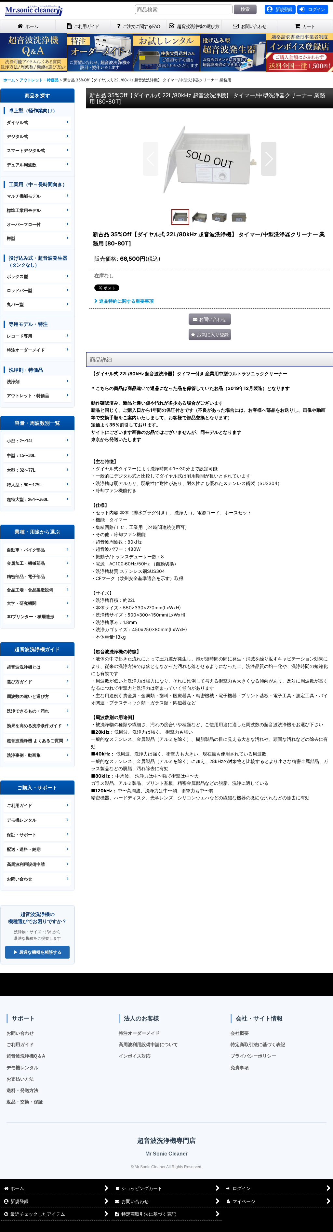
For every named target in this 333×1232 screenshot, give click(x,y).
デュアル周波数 (21, 164)
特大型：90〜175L (24, 484)
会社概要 (240, 1033)
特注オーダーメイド (26, 350)
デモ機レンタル (21, 820)
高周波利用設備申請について (148, 1044)
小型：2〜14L (20, 440)
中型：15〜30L (21, 455)
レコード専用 (19, 336)
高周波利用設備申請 (26, 864)
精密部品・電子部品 (26, 576)
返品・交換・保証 (25, 1101)
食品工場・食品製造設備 (30, 590)
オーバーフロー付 (24, 224)
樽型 (11, 238)
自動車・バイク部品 (26, 549)
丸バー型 (15, 304)
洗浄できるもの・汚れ (28, 711)
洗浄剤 (13, 381)
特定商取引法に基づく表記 (258, 1044)
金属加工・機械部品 (26, 563)
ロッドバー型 (19, 290)
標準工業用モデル (24, 210)
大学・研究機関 (21, 603)
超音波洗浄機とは (24, 667)
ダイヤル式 (17, 122)
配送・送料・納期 (24, 849)
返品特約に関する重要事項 (126, 301)
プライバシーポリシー (253, 1056)
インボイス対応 (135, 1056)
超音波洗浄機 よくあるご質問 (35, 740)
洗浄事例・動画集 (24, 755)
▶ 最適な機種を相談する (37, 952)
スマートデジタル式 (26, 150)
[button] (150, 159)
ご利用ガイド (19, 805)
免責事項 (240, 1067)
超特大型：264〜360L (27, 499)
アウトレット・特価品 (28, 395)
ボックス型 (17, 276)
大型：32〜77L (21, 470)
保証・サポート (21, 834)
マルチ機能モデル (24, 196)
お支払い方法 (20, 1079)
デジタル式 (17, 136)
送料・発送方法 (22, 1090)
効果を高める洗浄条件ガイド (34, 725)
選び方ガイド (19, 681)
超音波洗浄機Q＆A (26, 1056)
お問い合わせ (19, 879)
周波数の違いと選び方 (28, 696)
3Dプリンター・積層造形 (30, 616)
